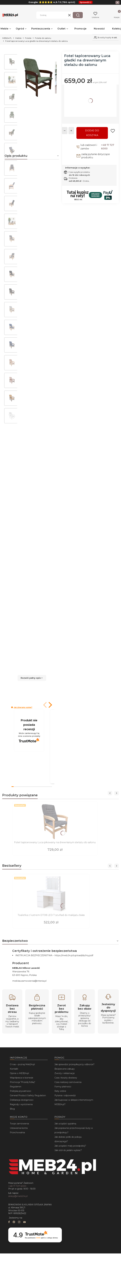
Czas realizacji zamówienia (67, 1082)
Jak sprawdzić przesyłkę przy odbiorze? (74, 1064)
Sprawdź (84, 2)
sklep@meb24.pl (18, 1196)
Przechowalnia (17, 1132)
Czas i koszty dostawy (65, 1077)
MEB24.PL (7, 38)
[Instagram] (19, 1222)
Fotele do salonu (43, 38)
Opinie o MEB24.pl (19, 1073)
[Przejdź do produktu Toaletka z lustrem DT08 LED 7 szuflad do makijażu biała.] (51, 894)
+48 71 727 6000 (107, 147)
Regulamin (15, 1086)
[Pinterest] (14, 1222)
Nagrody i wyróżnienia (21, 1104)
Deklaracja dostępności (21, 1100)
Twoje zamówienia (19, 1123)
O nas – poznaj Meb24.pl (22, 1064)
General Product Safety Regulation (28, 1095)
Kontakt (14, 1068)
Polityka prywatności (20, 1091)
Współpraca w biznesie (21, 1077)
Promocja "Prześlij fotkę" (22, 1082)
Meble (18, 38)
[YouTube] (24, 1222)
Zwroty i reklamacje (64, 1073)
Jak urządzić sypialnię (65, 1123)
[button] (78, 15)
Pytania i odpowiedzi (65, 1095)
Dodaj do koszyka (92, 133)
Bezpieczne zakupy (64, 1068)
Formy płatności (62, 1086)
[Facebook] (9, 1222)
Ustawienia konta (19, 1128)
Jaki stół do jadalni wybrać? (68, 1150)
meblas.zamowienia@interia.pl (29, 980)
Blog (12, 1108)
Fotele (28, 38)
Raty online (60, 1091)
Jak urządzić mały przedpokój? (70, 1145)
